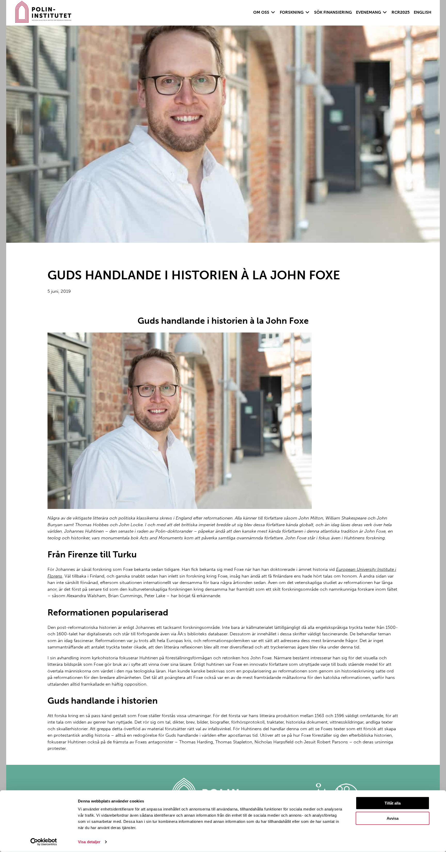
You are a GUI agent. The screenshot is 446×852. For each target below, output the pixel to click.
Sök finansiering (333, 12)
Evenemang (368, 12)
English (422, 12)
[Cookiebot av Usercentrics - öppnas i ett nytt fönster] (43, 842)
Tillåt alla (393, 803)
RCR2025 (401, 12)
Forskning (292, 12)
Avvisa (393, 818)
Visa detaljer (89, 842)
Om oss (261, 12)
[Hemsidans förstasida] (43, 13)
